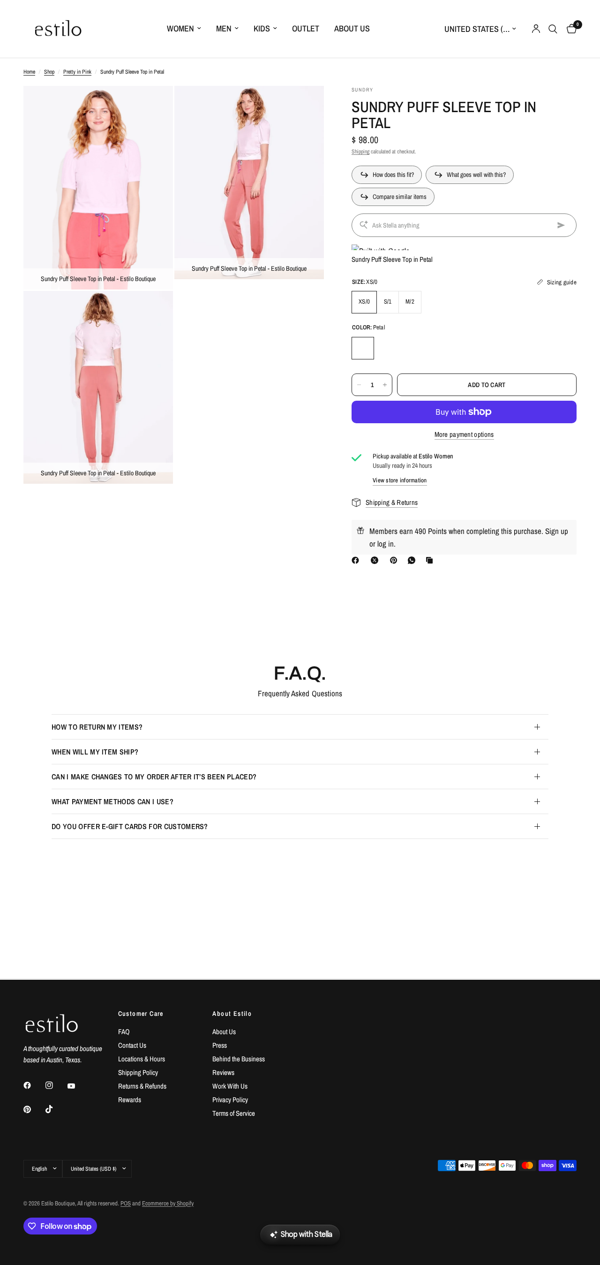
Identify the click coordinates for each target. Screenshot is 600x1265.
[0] (569, 29)
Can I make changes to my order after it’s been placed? (154, 776)
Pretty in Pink (77, 72)
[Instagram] (55, 1085)
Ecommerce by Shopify (168, 1203)
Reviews (223, 1072)
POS (125, 1203)
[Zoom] (153, 105)
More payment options (464, 434)
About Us (352, 28)
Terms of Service (233, 1113)
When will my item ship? (95, 752)
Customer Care (141, 1013)
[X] (376, 560)
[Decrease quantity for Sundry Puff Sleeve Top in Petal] (359, 385)
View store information (400, 480)
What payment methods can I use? (112, 801)
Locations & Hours (141, 1059)
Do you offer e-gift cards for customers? (130, 826)
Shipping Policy (138, 1072)
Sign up (556, 531)
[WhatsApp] (413, 560)
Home (29, 72)
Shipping (360, 151)
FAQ (124, 1031)
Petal (363, 348)
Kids (262, 28)
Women (180, 28)
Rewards (129, 1100)
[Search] (553, 29)
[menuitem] (184, 28)
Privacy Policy (230, 1100)
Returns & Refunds (142, 1086)
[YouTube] (78, 1086)
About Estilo (232, 1013)
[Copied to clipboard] (431, 560)
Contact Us (132, 1045)
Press (219, 1045)
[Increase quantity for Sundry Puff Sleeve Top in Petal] (385, 385)
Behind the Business (238, 1059)
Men (224, 28)
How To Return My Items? (97, 727)
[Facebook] (357, 560)
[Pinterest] (395, 560)
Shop (49, 72)
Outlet (305, 28)
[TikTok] (55, 1109)
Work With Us (230, 1086)
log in (385, 543)
